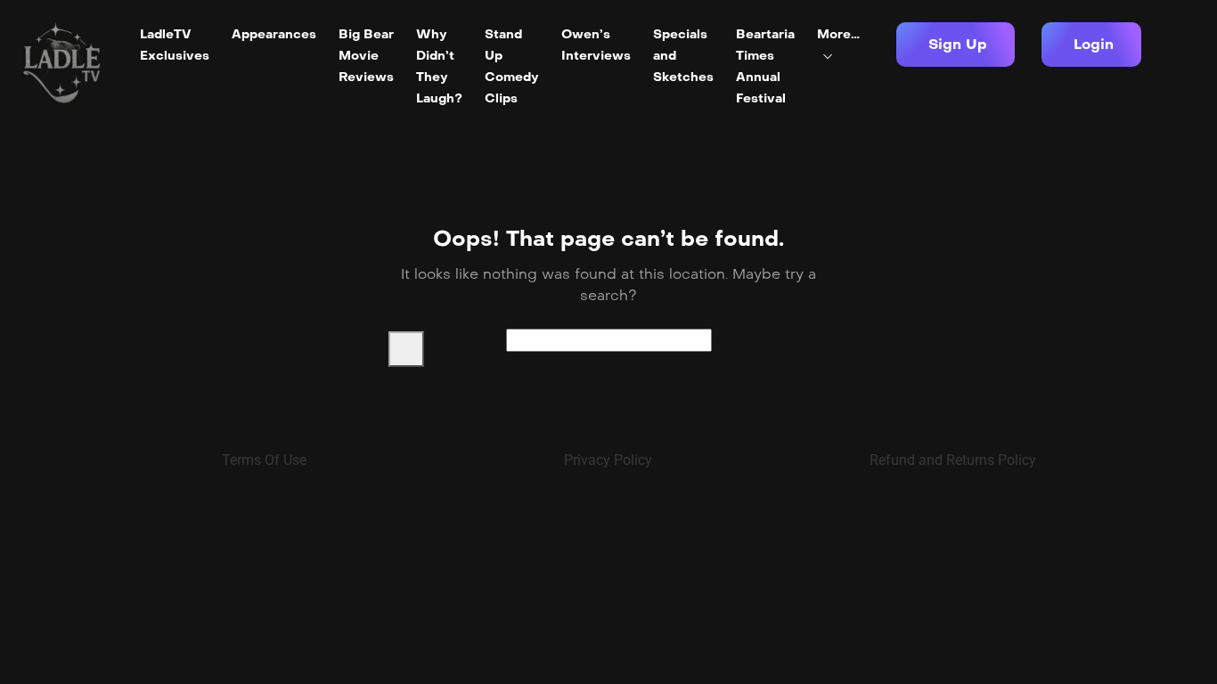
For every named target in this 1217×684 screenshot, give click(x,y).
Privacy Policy (608, 460)
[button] (955, 44)
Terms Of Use (264, 460)
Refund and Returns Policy (953, 460)
